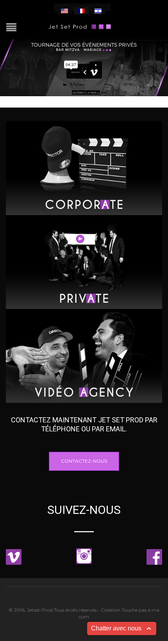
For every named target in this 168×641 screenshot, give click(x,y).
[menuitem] (64, 10)
